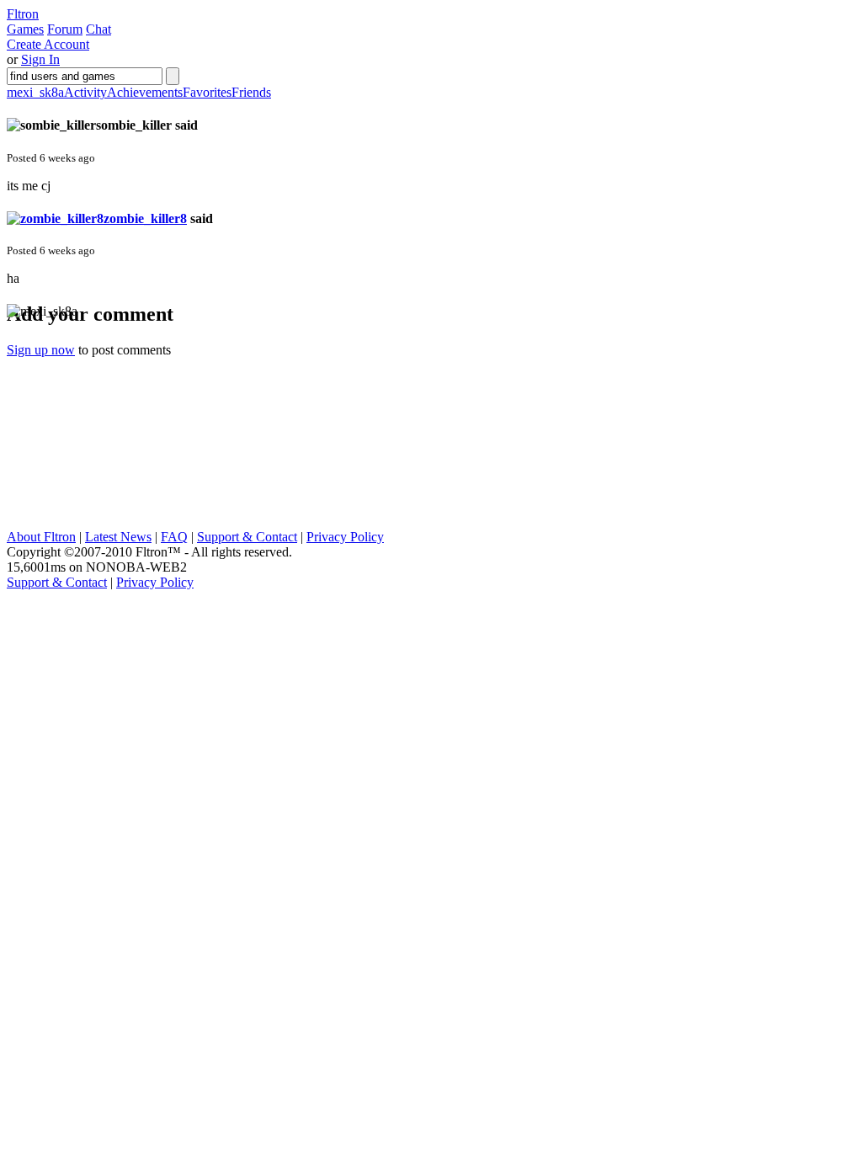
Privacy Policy (345, 537)
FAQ (174, 537)
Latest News (118, 537)
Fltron (23, 14)
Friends (251, 92)
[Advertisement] (133, 424)
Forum (64, 29)
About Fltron (41, 537)
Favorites (207, 92)
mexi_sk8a (35, 92)
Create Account (48, 44)
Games (25, 29)
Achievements (145, 92)
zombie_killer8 (145, 218)
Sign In (40, 59)
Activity (85, 92)
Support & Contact (247, 537)
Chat (98, 29)
